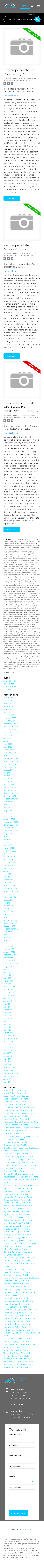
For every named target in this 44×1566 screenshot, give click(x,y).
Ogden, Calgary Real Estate (30, 618)
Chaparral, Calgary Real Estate (17, 1145)
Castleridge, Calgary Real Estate (17, 1139)
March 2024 (8, 784)
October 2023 (9, 796)
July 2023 (7, 804)
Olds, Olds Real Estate (9, 620)
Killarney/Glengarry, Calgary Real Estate (20, 1220)
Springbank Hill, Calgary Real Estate (19, 1330)
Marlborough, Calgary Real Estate (18, 1237)
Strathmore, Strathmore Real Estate (19, 1338)
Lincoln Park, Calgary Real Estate (25, 609)
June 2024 (8, 775)
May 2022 (7, 842)
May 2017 (7, 1004)
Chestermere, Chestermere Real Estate (22, 566)
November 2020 (10, 891)
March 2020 (8, 911)
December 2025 (10, 724)
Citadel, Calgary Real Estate (31, 568)
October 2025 (9, 729)
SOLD (39, 14)
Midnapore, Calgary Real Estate (25, 614)
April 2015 (7, 1061)
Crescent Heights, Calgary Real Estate (19, 578)
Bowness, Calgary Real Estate (19, 555)
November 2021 (10, 859)
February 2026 (9, 718)
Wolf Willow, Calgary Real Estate (20, 666)
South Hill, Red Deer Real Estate (17, 1324)
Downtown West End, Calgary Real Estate (28, 586)
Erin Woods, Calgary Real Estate (13, 588)
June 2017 (7, 1001)
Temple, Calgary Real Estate (11, 659)
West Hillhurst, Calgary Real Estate (13, 663)
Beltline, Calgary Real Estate (15, 1125)
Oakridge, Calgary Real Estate (12, 618)
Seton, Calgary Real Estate (15, 1307)
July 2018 (7, 969)
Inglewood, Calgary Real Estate (25, 601)
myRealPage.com (26, 1529)
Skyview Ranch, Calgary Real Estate (24, 417)
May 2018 (7, 975)
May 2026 (7, 709)
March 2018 (8, 981)
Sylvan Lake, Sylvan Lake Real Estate (19, 1344)
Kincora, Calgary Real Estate (19, 605)
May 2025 (7, 744)
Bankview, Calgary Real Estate (25, 551)
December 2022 (10, 822)
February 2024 (9, 787)
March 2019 (8, 946)
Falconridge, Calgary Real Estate (18, 591)
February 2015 (9, 1064)
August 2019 (8, 932)
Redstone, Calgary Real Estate (17, 1281)
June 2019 (7, 937)
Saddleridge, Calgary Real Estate (18, 1301)
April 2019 (7, 943)
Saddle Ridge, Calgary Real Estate (21, 638)
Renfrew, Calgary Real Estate (19, 632)
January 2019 (9, 952)
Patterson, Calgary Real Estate (12, 622)
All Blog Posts (9, 681)
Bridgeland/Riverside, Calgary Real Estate (23, 557)
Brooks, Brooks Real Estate (30, 559)
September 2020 (11, 897)
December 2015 (10, 1038)
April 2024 (7, 781)
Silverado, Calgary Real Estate (17, 645)
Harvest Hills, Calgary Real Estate (17, 1205)
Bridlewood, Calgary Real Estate (12, 559)
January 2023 (9, 819)
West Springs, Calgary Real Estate (18, 1364)
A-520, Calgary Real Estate (15, 1093)
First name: (13, 1435)
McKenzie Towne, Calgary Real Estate (20, 1243)
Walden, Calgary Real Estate (29, 661)
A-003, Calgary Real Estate (21, 539)
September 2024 (10, 767)
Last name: (13, 1445)
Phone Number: (15, 1466)
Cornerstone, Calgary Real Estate (18, 1162)
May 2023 (7, 810)
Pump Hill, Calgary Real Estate (16, 1272)
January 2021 (9, 885)
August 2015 (8, 1050)
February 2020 (9, 914)
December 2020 (10, 888)
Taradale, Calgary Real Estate (30, 657)
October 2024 (9, 764)
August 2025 (9, 735)
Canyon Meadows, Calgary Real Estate (20, 1136)
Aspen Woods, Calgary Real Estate (21, 549)
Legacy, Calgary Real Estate (15, 1229)
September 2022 (10, 830)
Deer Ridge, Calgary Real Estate (25, 580)
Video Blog (8, 689)
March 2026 (8, 715)
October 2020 (9, 894)
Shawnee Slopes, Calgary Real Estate (27, 641)
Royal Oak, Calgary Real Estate (20, 634)
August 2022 (8, 833)
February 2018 (9, 983)
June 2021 (7, 871)
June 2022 (8, 839)
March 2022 (8, 848)
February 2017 (9, 1012)
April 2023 (7, 813)
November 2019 (10, 923)
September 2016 (10, 1015)
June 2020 (8, 905)
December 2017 (10, 989)
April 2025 (7, 747)
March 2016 (8, 1033)
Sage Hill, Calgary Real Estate (25, 639)
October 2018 (9, 960)
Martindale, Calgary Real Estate (17, 613)
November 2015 (10, 1041)
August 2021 (8, 868)
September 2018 (10, 963)
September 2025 (11, 732)
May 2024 (7, 778)
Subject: (12, 1477)
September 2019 (10, 929)
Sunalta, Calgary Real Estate (26, 655)
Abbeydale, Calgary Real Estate (20, 541)
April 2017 (7, 1007)
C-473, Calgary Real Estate (26, 561)
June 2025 (8, 741)
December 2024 (10, 758)
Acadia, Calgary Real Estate (22, 255)
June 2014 (7, 1079)
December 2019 (10, 920)
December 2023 (10, 790)
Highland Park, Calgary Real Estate (18, 1214)
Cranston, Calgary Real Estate (16, 1171)
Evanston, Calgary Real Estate (16, 1191)
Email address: (15, 1456)
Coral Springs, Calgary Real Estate (18, 572)
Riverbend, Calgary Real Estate (17, 1286)
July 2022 (7, 836)
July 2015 (7, 1053)
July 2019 (7, 934)
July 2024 (7, 773)
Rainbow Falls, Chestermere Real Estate (15, 628)
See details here (10, 95)
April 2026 (7, 712)
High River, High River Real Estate (21, 599)
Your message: (15, 1487)
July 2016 (7, 1021)
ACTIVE (31, 14)
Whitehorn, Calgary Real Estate (17, 664)
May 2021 (7, 874)
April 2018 (7, 978)
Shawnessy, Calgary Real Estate (12, 643)
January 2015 (9, 1067)
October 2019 (9, 926)
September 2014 (10, 1073)
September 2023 (10, 799)
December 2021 (10, 856)
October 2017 (9, 992)
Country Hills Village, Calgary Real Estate (28, 574)
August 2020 (9, 900)
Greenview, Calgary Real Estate (12, 595)
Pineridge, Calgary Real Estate (20, 624)
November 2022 (10, 825)
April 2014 (7, 1082)
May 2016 (7, 1027)
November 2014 (10, 1070)
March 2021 (8, 879)
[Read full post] (22, 48)
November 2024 (10, 761)
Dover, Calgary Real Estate (16, 584)
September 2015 (10, 1047)
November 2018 (10, 957)
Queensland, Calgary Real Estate (26, 626)
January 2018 (9, 986)
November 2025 (10, 726)
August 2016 (8, 1018)
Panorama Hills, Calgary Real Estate (27, 620)
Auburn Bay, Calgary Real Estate (17, 1116)
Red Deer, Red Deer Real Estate (20, 630)
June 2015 (7, 1056)
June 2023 (8, 807)
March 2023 (8, 816)
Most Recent (9, 697)
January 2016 (9, 1035)
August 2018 (8, 966)
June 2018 (7, 972)
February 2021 (9, 882)
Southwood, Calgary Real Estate (23, 649)
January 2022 (9, 853)
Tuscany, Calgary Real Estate (12, 661)
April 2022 (7, 845)
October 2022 (9, 827)
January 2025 (9, 755)
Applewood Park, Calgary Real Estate (15, 547)
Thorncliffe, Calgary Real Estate (30, 659)
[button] (11, 1404)
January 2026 (9, 721)
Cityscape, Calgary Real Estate (12, 570)
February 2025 (9, 752)
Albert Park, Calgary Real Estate (17, 1104)
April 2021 (7, 877)
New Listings (8, 684)
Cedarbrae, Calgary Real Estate (17, 564)
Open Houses (9, 686)
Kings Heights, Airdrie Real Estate (17, 1223)
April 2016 (7, 1030)
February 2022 (9, 851)
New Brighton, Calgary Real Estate (26, 616)
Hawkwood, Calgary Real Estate (17, 597)
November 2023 (10, 793)
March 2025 (8, 749)
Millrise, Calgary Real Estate (15, 1249)
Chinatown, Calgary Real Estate (12, 568)
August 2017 (8, 995)
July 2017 (7, 998)
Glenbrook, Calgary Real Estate (31, 593)
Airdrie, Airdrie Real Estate (18, 543)
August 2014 (8, 1076)
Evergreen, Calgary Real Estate (17, 589)
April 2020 (7, 908)
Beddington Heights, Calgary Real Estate (15, 553)
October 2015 (9, 1044)
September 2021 (10, 865)
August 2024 (8, 770)
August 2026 (9, 700)
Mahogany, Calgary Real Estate (12, 611)
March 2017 (8, 1010)
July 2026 (7, 703)
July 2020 (7, 903)
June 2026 (8, 706)
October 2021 (9, 862)
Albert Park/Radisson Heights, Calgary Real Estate (25, 545)
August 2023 (8, 801)
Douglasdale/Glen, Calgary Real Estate (20, 1177)
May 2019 (7, 940)
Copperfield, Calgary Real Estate (24, 80)
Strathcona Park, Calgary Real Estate (22, 653)
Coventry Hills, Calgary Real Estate (14, 576)
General (18, 593)
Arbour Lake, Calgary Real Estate (17, 1110)
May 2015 (7, 1059)
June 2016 (7, 1024)
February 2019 (9, 949)
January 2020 (9, 917)
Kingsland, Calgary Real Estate (24, 607)
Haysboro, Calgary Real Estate (16, 1208)
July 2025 (7, 738)
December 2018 (10, 955)
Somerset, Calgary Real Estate (20, 647)
